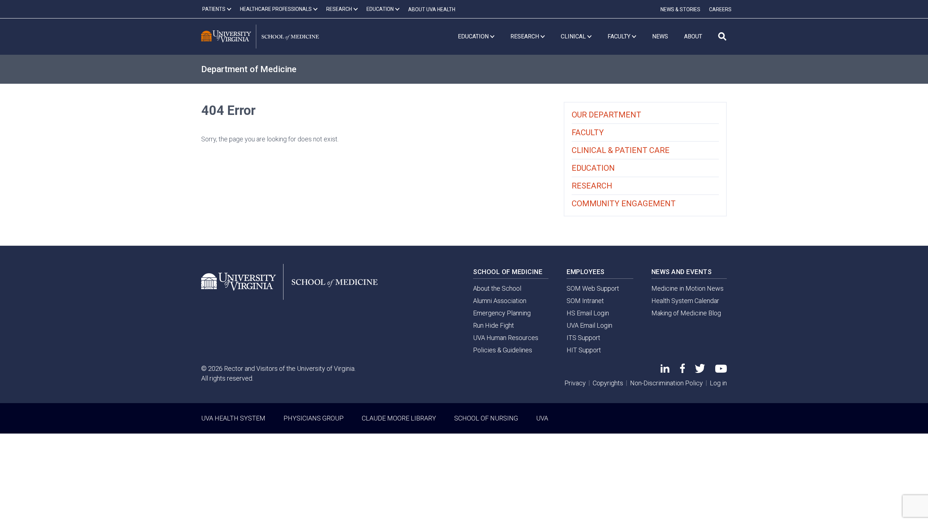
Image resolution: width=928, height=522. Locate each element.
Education (593, 168)
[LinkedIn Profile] (665, 370)
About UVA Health (431, 9)
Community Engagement (624, 203)
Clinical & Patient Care (621, 150)
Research (592, 185)
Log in (718, 383)
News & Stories (680, 9)
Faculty (588, 132)
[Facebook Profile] (682, 370)
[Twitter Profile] (700, 370)
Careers (720, 9)
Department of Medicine (249, 69)
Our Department (606, 114)
